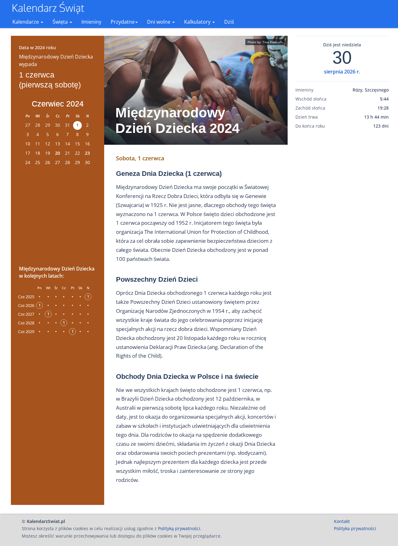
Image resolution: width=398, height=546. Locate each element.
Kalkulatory (198, 21)
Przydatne (123, 21)
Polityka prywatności (355, 528)
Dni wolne (159, 21)
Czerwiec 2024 (58, 103)
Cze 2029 (26, 331)
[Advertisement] (57, 214)
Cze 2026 (26, 305)
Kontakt (342, 521)
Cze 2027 (26, 314)
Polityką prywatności (179, 528)
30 (342, 57)
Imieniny (91, 21)
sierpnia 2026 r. (342, 71)
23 (87, 153)
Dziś (229, 21)
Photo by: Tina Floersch (265, 42)
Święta (61, 21)
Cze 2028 (26, 323)
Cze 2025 (26, 296)
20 (57, 153)
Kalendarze (26, 21)
